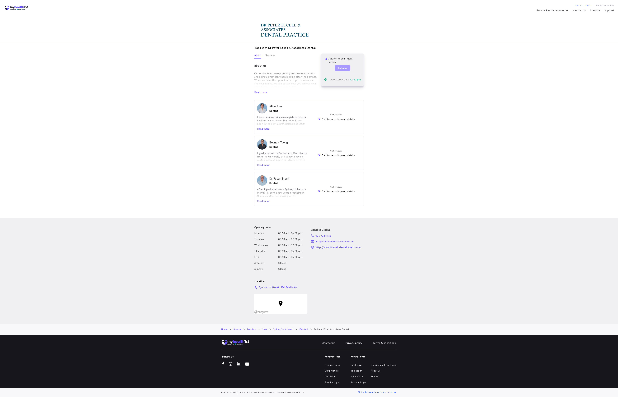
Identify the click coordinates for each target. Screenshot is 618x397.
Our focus (330, 376)
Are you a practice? (605, 5)
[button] (281, 304)
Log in (587, 5)
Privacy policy (353, 343)
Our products (332, 370)
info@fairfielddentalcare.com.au (334, 241)
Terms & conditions (384, 343)
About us (595, 10)
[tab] (257, 56)
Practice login (332, 382)
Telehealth (356, 370)
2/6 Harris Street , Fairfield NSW (278, 287)
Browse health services (383, 364)
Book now (356, 364)
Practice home (332, 364)
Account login (358, 382)
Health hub (579, 10)
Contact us (328, 343)
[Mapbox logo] (261, 312)
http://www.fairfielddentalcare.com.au (338, 247)
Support (609, 10)
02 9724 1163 (323, 235)
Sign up (578, 5)
